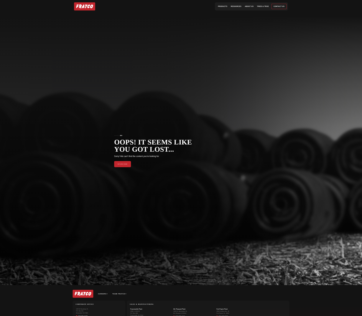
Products (222, 6)
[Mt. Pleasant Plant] (193, 311)
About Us (249, 6)
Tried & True (263, 6)
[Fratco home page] (84, 6)
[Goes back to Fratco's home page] (83, 294)
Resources (236, 6)
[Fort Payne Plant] (251, 311)
